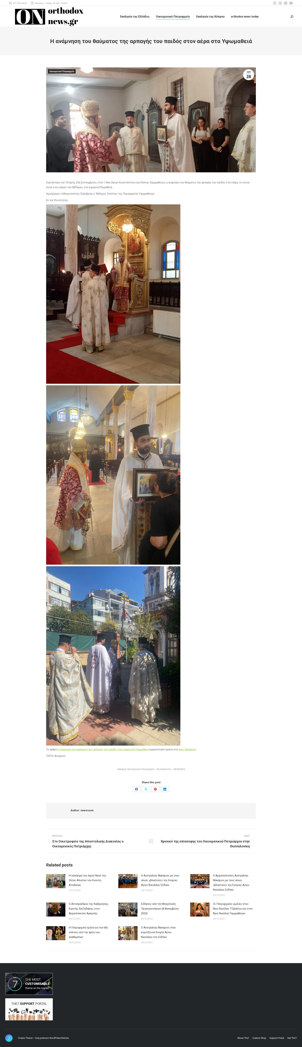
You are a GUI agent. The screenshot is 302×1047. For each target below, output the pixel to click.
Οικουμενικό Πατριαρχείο (61, 71)
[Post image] (55, 881)
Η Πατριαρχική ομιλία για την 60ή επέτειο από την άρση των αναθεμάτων (88, 932)
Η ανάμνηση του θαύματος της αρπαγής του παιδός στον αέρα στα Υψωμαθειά (103, 749)
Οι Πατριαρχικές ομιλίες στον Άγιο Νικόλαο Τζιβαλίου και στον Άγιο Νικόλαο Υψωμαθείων (233, 908)
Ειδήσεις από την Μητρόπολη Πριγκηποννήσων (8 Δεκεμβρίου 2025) (160, 908)
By (164, 769)
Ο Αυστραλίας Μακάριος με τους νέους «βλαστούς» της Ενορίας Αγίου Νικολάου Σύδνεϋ (160, 880)
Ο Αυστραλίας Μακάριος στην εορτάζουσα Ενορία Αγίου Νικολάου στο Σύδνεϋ (158, 932)
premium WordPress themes (54, 1038)
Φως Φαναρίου (187, 749)
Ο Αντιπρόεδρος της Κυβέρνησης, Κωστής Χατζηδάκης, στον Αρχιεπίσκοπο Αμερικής (89, 908)
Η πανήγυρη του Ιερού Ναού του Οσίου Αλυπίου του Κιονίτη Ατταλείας (87, 880)
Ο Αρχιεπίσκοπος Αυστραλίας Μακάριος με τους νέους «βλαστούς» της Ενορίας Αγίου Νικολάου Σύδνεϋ (231, 882)
